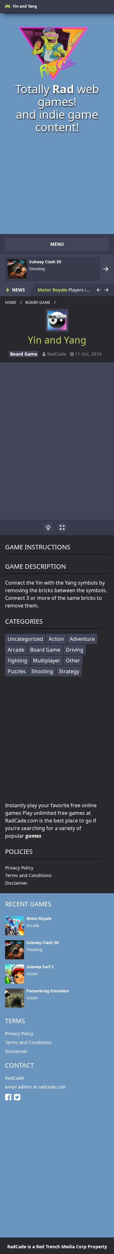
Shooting (42, 671)
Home (10, 302)
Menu (57, 244)
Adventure (82, 638)
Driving (74, 649)
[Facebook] (9, 1097)
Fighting (17, 660)
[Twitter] (18, 1097)
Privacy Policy (19, 868)
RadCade (14, 1078)
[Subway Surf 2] (14, 973)
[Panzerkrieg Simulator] (14, 998)
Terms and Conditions (28, 875)
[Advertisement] (57, 739)
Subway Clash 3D (45, 262)
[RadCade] (57, 51)
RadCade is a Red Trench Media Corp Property (57, 1247)
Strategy (69, 671)
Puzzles (17, 671)
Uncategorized (25, 638)
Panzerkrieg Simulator (48, 991)
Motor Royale (52, 290)
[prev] (98, 290)
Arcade (16, 649)
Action (56, 638)
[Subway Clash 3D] (17, 268)
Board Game (37, 302)
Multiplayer (46, 660)
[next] (106, 269)
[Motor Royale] (14, 925)
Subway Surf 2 (40, 966)
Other (73, 660)
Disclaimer (16, 883)
